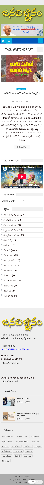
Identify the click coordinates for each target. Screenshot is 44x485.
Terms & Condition (22, 482)
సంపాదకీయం (10, 280)
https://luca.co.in (10, 381)
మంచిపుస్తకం (9, 250)
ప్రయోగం (8, 245)
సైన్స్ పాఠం (8, 295)
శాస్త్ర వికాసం (9, 265)
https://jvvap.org (10, 362)
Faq (24, 479)
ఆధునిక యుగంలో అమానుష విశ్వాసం (22, 93)
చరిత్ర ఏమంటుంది (12, 215)
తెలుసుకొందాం (10, 220)
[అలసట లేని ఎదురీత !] (9, 401)
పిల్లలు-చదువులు (11, 230)
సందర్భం (7, 275)
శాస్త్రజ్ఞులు (8, 270)
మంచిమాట (8, 255)
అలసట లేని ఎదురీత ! (23, 398)
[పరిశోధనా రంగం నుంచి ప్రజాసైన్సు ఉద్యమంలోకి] (9, 416)
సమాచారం (8, 285)
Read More (23, 147)
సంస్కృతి (7, 290)
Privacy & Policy (14, 479)
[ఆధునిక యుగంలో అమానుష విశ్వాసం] (22, 68)
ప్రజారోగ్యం (8, 240)
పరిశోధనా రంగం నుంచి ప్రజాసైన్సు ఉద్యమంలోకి (28, 414)
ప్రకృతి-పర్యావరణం (12, 235)
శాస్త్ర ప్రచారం (9, 260)
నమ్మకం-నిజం (21, 89)
